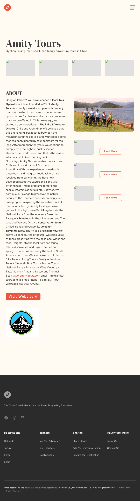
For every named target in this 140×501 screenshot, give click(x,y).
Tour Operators (46, 448)
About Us (112, 441)
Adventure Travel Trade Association (41, 488)
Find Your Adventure (49, 441)
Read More (111, 151)
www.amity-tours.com (26, 275)
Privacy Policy (124, 488)
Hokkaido (9, 441)
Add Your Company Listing (87, 448)
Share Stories (80, 441)
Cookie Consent (13, 491)
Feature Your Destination (86, 455)
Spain (7, 461)
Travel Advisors (46, 455)
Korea (7, 455)
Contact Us (113, 448)
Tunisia (7, 448)
